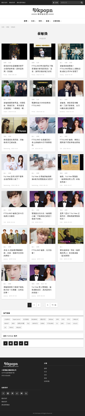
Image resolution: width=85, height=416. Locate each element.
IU (57, 323)
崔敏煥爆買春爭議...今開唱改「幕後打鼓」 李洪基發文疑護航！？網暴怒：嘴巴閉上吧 (14, 107)
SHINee (51, 319)
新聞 (25, 21)
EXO (63, 319)
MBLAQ (18, 327)
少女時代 (7, 319)
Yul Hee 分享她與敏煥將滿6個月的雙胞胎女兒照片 (42, 177)
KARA (42, 323)
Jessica (6, 259)
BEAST (7, 323)
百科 (40, 21)
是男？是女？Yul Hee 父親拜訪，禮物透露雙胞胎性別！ (70, 216)
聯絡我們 (12, 2)
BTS (68, 319)
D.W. (61, 185)
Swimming (7, 148)
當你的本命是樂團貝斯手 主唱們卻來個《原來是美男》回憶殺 (14, 69)
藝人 (61, 62)
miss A (75, 323)
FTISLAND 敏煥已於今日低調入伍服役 (14, 214)
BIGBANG (34, 319)
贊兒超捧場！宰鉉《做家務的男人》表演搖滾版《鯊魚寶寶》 (70, 253)
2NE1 (13, 323)
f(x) (28, 323)
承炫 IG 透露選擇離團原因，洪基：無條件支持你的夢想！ (14, 253)
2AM (62, 323)
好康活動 (56, 21)
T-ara (68, 323)
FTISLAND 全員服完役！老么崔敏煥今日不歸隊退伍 (42, 142)
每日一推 (44, 284)
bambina (62, 111)
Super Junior (16, 319)
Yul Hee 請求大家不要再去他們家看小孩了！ (13, 177)
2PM (57, 319)
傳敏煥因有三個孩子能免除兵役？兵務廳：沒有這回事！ (14, 290)
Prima (5, 74)
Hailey (62, 74)
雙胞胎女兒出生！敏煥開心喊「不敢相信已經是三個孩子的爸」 (42, 216)
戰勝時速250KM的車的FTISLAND (41, 104)
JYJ (5, 327)
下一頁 (54, 305)
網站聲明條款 (21, 2)
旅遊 (47, 21)
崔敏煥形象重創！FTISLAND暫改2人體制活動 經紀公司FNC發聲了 (70, 69)
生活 (33, 21)
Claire (5, 111)
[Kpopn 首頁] (42, 11)
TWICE (11, 327)
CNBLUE (75, 319)
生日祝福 (26, 319)
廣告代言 (43, 319)
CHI (33, 148)
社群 (9, 62)
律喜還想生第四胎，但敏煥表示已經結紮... (14, 141)
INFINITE (35, 323)
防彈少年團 (21, 323)
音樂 (66, 62)
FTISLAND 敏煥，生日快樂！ (42, 251)
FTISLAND (50, 323)
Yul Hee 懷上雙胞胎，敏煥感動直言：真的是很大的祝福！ (42, 290)
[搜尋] (81, 2)
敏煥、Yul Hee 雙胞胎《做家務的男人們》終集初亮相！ (70, 179)
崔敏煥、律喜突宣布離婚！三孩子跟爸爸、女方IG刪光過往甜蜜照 (70, 105)
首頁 (3, 27)
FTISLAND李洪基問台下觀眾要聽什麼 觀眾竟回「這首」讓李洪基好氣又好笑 (42, 69)
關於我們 (4, 2)
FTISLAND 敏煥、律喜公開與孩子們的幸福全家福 (70, 141)
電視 (5, 136)
